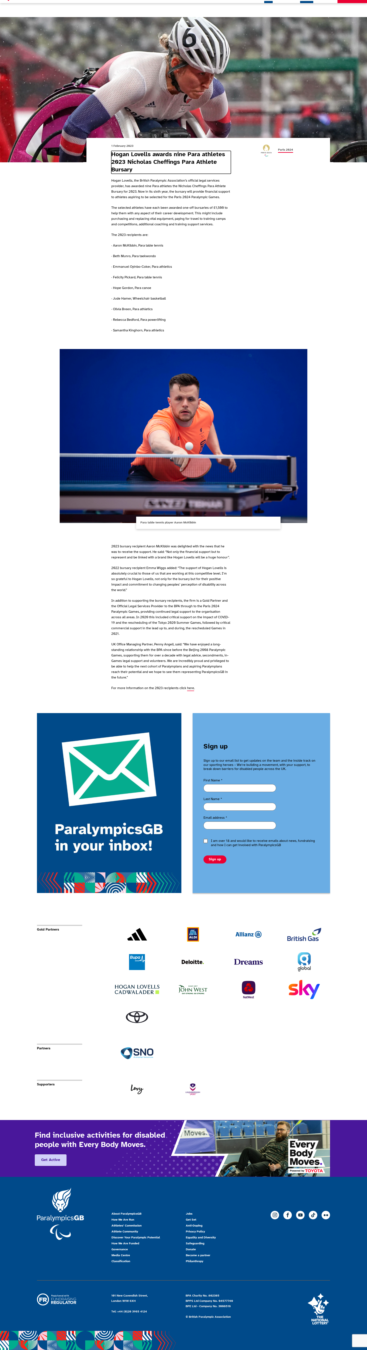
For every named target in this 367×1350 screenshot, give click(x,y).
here (190, 688)
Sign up (215, 859)
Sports (286, 8)
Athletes (306, 8)
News (268, 8)
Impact (327, 8)
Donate (352, 8)
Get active (50, 1160)
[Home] (37, 8)
